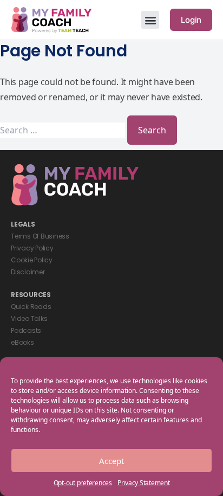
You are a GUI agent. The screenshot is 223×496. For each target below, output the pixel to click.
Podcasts (26, 330)
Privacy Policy (32, 248)
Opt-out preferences (83, 482)
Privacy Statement (143, 482)
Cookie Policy (32, 260)
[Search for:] (63, 130)
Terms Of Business (40, 236)
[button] (150, 20)
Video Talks (29, 318)
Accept (111, 460)
